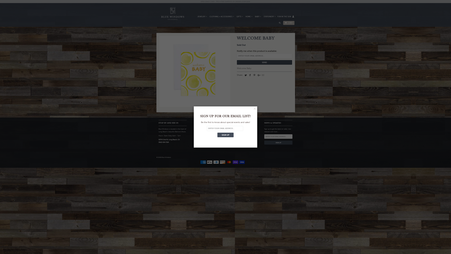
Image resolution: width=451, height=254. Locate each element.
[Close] (255, 109)
